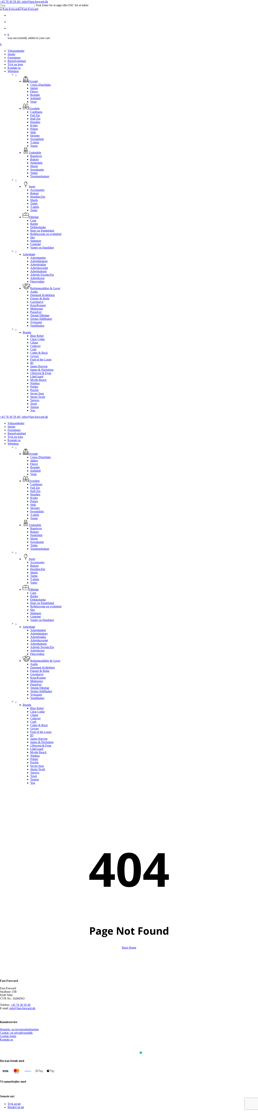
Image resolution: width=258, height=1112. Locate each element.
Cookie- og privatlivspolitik (16, 1032)
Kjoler (34, 497)
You (32, 782)
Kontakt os (14, 440)
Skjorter (35, 508)
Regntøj (35, 467)
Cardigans (36, 484)
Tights (34, 545)
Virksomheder (16, 423)
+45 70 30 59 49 (20, 1004)
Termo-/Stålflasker (41, 691)
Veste (33, 474)
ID (31, 735)
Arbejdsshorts (38, 643)
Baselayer (36, 528)
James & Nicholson (41, 742)
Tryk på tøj (14, 1103)
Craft (33, 721)
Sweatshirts (37, 511)
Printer (34, 759)
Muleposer (36, 681)
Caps (33, 592)
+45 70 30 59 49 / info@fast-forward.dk (24, 1)
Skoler (11, 426)
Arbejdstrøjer (38, 630)
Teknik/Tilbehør (39, 687)
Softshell (35, 470)
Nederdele (36, 535)
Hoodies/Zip (37, 569)
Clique (34, 715)
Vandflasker (37, 698)
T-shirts (34, 514)
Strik (33, 504)
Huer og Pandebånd (42, 603)
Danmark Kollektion (42, 667)
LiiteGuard (36, 749)
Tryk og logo (15, 436)
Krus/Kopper (38, 677)
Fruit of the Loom (40, 732)
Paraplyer (36, 684)
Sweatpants (37, 542)
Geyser (34, 728)
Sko (32, 609)
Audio (34, 664)
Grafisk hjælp (8, 1036)
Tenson (34, 779)
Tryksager (36, 694)
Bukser (34, 531)
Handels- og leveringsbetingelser (19, 1029)
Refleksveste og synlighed (45, 606)
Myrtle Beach (38, 752)
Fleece (34, 464)
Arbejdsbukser (39, 633)
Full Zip (35, 487)
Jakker (34, 460)
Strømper (35, 613)
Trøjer (33, 582)
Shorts (34, 538)
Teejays (34, 772)
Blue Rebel (37, 708)
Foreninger (14, 430)
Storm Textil (37, 769)
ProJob (34, 762)
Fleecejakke (37, 654)
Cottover (35, 718)
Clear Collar (37, 711)
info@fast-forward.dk (22, 1008)
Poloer (34, 501)
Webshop (13, 443)
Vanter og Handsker (42, 620)
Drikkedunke (38, 599)
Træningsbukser (39, 548)
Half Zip (35, 491)
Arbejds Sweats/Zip (42, 647)
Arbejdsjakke (38, 637)
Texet (33, 776)
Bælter (34, 596)
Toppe (34, 518)
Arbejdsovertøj (39, 640)
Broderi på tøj (16, 1107)
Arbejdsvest (37, 650)
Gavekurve (36, 674)
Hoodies (35, 494)
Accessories (37, 562)
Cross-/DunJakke (40, 457)
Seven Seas (37, 765)
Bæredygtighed (17, 433)
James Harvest (38, 738)
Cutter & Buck (39, 725)
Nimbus (35, 755)
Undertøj (35, 616)
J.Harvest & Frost (40, 745)
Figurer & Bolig (39, 670)
